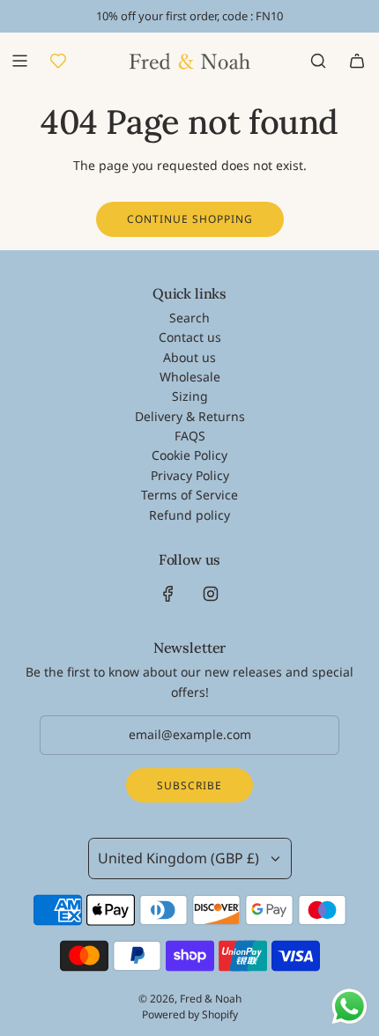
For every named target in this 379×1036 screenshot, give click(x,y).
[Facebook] (168, 593)
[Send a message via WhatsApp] (349, 1006)
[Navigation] (19, 60)
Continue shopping (190, 218)
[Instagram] (210, 593)
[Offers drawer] (58, 60)
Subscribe (189, 785)
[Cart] (357, 60)
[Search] (318, 60)
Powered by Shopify (190, 1014)
